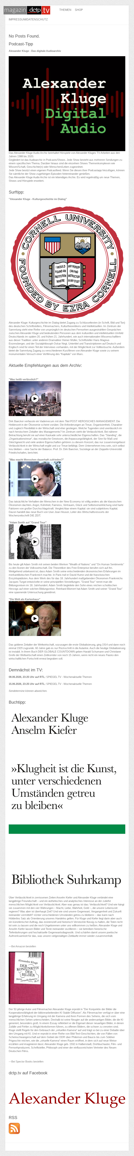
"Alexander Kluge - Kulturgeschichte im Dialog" (38, 199)
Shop (79, 9)
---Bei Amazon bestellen (22, 946)
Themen (65, 9)
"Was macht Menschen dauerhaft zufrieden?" (36, 459)
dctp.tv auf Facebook (28, 1072)
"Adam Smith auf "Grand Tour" (28, 522)
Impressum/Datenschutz (28, 19)
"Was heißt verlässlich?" (23, 379)
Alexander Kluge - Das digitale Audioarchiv (35, 50)
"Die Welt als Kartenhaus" (24, 599)
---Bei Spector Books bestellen (26, 1061)
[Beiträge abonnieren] (14, 1124)
